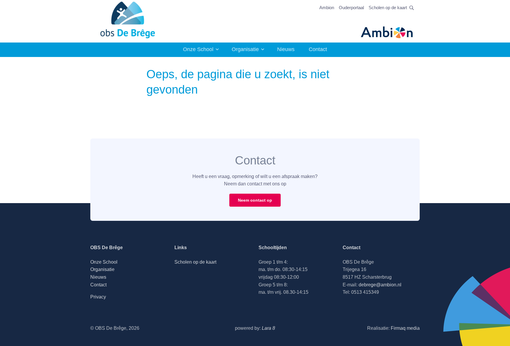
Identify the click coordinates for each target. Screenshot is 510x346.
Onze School (198, 49)
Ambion (326, 7)
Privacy (98, 296)
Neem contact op (255, 200)
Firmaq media (405, 328)
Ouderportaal (351, 7)
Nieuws (286, 49)
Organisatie (245, 49)
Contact (318, 49)
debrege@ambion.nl (380, 284)
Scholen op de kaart (388, 7)
